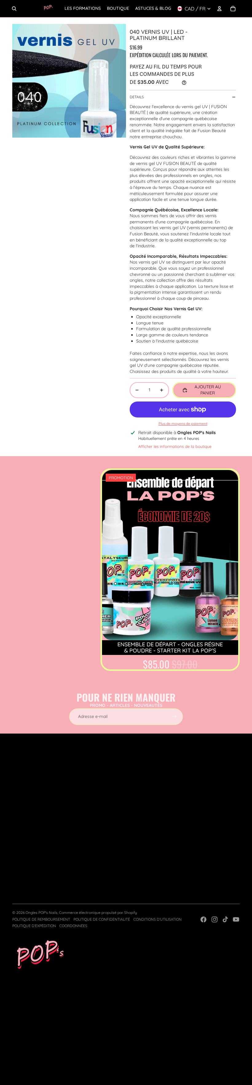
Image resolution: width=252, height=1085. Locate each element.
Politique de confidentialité (101, 919)
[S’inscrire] (174, 716)
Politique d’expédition (34, 925)
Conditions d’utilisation (157, 919)
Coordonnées (73, 925)
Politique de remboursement (41, 919)
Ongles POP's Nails (41, 912)
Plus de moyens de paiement (183, 423)
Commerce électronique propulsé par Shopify (98, 912)
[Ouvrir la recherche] (14, 8)
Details (137, 97)
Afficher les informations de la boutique (174, 446)
